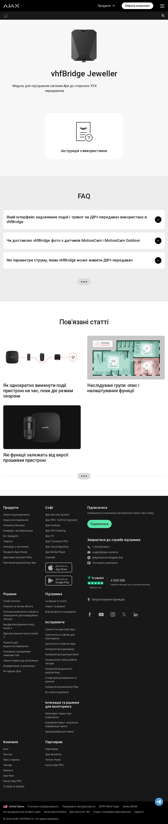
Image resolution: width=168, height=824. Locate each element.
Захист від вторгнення (16, 514)
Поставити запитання (105, 563)
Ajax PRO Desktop (55, 530)
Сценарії (50, 557)
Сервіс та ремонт (55, 606)
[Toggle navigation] (162, 5)
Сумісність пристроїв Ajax (60, 629)
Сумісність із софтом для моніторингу (60, 636)
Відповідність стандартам (60, 611)
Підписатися (99, 524)
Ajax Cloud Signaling (56, 546)
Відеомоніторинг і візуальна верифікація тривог (61, 724)
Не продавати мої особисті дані (22, 811)
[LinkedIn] (135, 614)
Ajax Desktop (52, 525)
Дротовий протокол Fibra (17, 557)
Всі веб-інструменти (57, 692)
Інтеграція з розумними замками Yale (17, 653)
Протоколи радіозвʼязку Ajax (19, 562)
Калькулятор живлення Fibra (61, 686)
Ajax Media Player (55, 552)
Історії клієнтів (11, 601)
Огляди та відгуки (13, 786)
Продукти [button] (104, 5)
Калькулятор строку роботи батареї (61, 661)
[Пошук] (163, 15)
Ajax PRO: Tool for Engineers (61, 520)
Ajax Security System (57, 514)
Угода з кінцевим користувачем (112, 811)
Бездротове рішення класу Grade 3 (18, 626)
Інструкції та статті (55, 601)
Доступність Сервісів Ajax (60, 643)
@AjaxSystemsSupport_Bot (107, 557)
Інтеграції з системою (15, 546)
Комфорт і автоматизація (18, 530)
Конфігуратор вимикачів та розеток (61, 679)
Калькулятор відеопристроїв (61, 654)
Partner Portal (53, 759)
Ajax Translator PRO (56, 541)
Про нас (7, 754)
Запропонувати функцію (108, 599)
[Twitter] (124, 614)
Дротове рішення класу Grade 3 (20, 635)
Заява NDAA (130, 806)
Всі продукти (10, 536)
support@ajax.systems (105, 552)
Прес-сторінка (11, 759)
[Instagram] (112, 614)
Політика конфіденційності (43, 806)
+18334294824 (100, 547)
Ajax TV (49, 536)
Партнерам (51, 749)
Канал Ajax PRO (12, 781)
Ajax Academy (53, 754)
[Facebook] (89, 614)
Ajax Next (8, 775)
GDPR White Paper (109, 806)
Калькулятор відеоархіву (59, 649)
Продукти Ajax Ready (15, 552)
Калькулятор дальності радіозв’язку (58, 670)
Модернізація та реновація (19, 666)
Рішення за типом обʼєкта (18, 606)
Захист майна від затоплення (20, 660)
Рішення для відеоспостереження (15, 644)
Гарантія (139, 811)
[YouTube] (101, 614)
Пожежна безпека (14, 525)
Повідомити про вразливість (78, 806)
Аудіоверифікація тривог (59, 731)
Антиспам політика (55, 811)
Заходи (7, 765)
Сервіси (7, 541)
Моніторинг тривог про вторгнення (58, 715)
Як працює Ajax (12, 671)
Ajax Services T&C (79, 811)
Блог (6, 749)
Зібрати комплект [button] (137, 5)
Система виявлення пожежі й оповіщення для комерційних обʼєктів (20, 615)
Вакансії (8, 770)
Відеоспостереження (15, 520)
